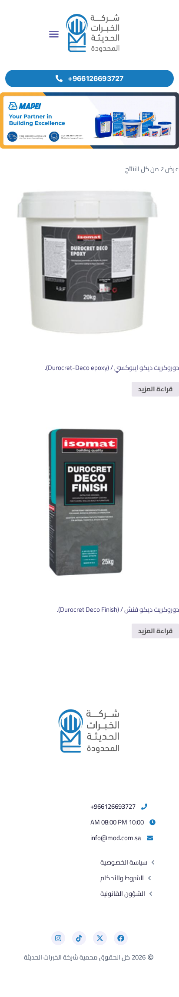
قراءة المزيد (155, 389)
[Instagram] (58, 938)
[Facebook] (121, 938)
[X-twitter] (100, 938)
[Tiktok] (79, 938)
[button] (54, 34)
